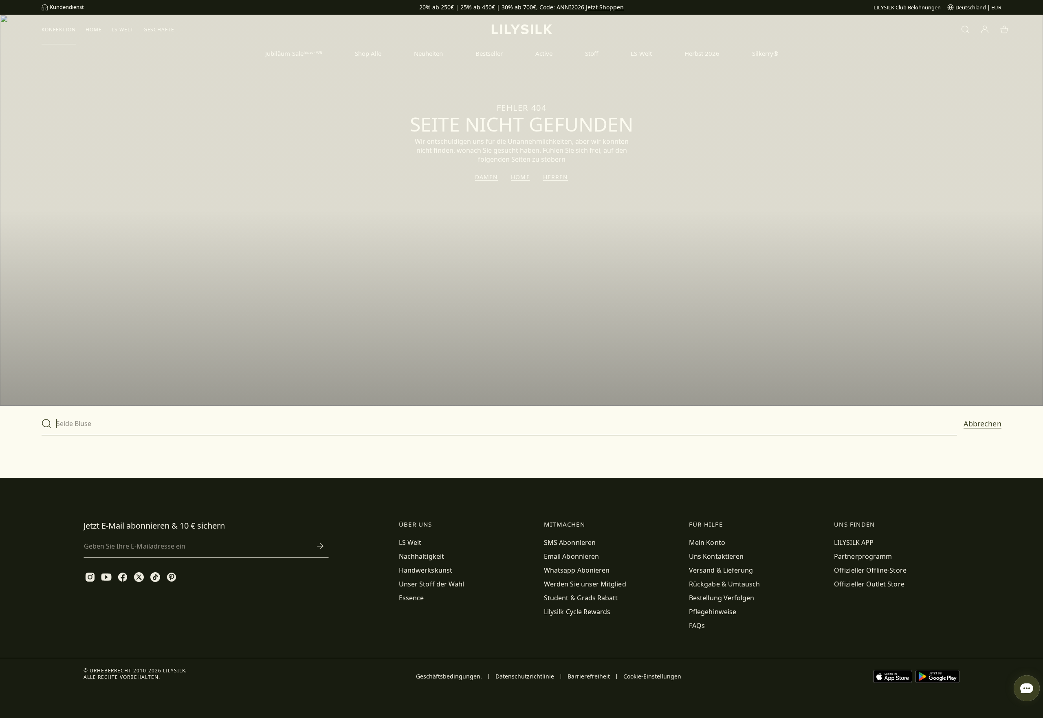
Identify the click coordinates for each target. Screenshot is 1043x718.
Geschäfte (159, 29)
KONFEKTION (59, 29)
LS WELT (123, 29)
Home (520, 177)
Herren (555, 177)
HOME (94, 29)
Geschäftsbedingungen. (449, 676)
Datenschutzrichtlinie (524, 676)
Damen (486, 177)
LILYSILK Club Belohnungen (907, 7)
